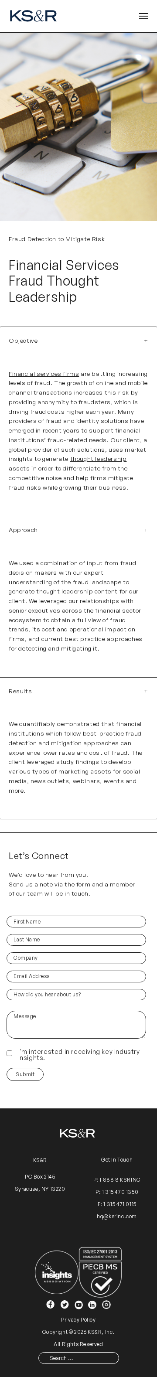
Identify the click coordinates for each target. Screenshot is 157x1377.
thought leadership (98, 458)
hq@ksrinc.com (117, 1216)
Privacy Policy (78, 1319)
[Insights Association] (56, 1271)
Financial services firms (44, 373)
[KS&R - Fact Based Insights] (35, 16)
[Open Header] (143, 16)
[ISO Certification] (100, 1271)
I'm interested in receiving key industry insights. (79, 1055)
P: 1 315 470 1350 (117, 1192)
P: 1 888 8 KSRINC (117, 1179)
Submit (25, 1074)
